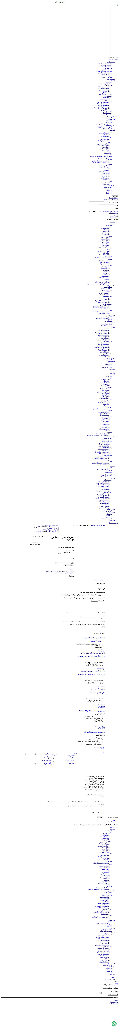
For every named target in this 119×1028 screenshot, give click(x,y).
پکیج (111, 131)
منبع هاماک (106, 179)
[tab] (58, 580)
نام (103, 615)
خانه (103, 525)
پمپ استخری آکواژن (106, 65)
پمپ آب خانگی (108, 85)
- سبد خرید (49, 758)
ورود (117, 208)
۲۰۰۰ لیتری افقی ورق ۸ (97, 641)
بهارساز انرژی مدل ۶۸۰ (97, 692)
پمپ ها (113, 80)
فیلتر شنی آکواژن (104, 293)
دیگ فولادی (106, 253)
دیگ (111, 137)
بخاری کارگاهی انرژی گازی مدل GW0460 (91, 674)
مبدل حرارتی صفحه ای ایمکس (100, 161)
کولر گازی (109, 122)
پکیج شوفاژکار (105, 136)
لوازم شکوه (109, 191)
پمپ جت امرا (108, 68)
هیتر (111, 181)
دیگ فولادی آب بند (104, 254)
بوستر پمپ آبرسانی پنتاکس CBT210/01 (92, 711)
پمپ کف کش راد (107, 113)
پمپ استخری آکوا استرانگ (105, 63)
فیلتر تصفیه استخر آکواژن (105, 127)
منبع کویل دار (105, 176)
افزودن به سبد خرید (69, 565)
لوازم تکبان (109, 190)
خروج (116, 983)
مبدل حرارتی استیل (106, 77)
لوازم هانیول (108, 193)
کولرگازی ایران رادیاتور (102, 123)
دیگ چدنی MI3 (105, 139)
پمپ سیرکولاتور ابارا (106, 110)
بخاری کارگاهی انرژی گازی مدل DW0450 (91, 656)
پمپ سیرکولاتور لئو (103, 108)
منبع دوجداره (105, 173)
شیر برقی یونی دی (107, 188)
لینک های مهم (74, 754)
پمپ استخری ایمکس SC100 (48, 527)
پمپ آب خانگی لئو (107, 93)
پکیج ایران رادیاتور (104, 133)
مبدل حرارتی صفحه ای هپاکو (101, 162)
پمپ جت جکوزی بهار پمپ (105, 72)
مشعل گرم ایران (104, 167)
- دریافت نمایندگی (47, 761)
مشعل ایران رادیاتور (103, 165)
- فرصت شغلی (48, 764)
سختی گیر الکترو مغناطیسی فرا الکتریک (101, 156)
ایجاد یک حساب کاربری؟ (109, 199)
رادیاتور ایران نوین (104, 145)
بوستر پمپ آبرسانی (103, 83)
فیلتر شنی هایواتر (104, 294)
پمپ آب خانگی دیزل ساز (102, 331)
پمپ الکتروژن (108, 96)
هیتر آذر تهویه (105, 182)
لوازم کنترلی (111, 185)
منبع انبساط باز (105, 271)
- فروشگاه (72, 757)
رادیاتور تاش (108, 151)
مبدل (110, 76)
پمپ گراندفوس (104, 352)
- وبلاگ (73, 758)
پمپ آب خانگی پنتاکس (103, 333)
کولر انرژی (109, 120)
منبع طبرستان (105, 174)
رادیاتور (110, 142)
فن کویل (109, 319)
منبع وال (106, 279)
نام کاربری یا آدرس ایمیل (111, 202)
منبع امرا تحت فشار (103, 171)
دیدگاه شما (101, 612)
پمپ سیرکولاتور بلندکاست (102, 103)
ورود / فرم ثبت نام (110, 978)
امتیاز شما (101, 600)
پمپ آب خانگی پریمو (103, 89)
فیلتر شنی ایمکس (107, 128)
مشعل (110, 164)
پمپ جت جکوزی (107, 69)
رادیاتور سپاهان (108, 153)
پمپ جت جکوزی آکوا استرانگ (104, 71)
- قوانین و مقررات (70, 760)
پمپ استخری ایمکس (106, 66)
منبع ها (110, 168)
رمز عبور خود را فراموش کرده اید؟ (108, 211)
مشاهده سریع (101, 651)
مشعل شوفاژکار (104, 263)
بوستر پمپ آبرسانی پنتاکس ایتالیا (94, 732)
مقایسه (113, 977)
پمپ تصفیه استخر (107, 97)
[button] (99, 725)
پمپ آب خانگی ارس (103, 88)
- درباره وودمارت (70, 761)
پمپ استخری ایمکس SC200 (48, 531)
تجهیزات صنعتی (111, 116)
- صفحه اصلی (71, 755)
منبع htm (106, 170)
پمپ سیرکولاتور (107, 100)
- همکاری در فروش (47, 760)
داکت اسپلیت (108, 321)
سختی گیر (109, 154)
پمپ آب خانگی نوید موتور (105, 94)
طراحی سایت (100, 812)
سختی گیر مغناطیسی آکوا (105, 157)
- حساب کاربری (48, 757)
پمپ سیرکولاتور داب (103, 105)
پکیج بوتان (106, 134)
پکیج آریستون (105, 232)
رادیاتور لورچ (105, 150)
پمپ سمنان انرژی (104, 350)
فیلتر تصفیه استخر (110, 125)
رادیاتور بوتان (105, 147)
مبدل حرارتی (108, 159)
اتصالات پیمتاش (108, 187)
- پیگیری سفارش (47, 763)
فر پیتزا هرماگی (107, 117)
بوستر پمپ (109, 82)
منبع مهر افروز (105, 178)
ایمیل (103, 618)
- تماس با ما (72, 763)
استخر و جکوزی (111, 62)
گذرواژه (115, 205)
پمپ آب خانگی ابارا (103, 86)
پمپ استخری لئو (104, 99)
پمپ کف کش (108, 111)
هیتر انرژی (106, 184)
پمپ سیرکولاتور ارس (103, 102)
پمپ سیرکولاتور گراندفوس (101, 106)
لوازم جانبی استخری (106, 74)
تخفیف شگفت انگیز (113, 523)
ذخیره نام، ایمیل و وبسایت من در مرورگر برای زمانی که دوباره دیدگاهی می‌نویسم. (81, 621)
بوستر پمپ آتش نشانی (106, 325)
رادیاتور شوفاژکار (104, 148)
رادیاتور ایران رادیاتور (103, 144)
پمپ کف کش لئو (107, 114)
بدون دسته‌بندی (111, 79)
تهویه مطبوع (112, 119)
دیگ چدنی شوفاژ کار (103, 140)
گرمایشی (112, 130)
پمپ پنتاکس (105, 91)
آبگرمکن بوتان (105, 234)
